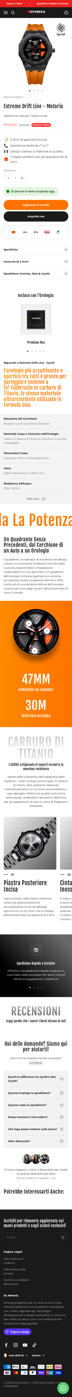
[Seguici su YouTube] (25, 1345)
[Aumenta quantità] (22, 178)
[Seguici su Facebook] (6, 1345)
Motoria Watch (13, 97)
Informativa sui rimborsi (13, 1261)
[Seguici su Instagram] (15, 1345)
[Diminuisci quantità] (8, 178)
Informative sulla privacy (14, 1271)
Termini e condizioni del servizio (17, 1282)
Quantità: (10, 170)
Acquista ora (36, 216)
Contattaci (36, 1062)
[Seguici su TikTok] (34, 1345)
